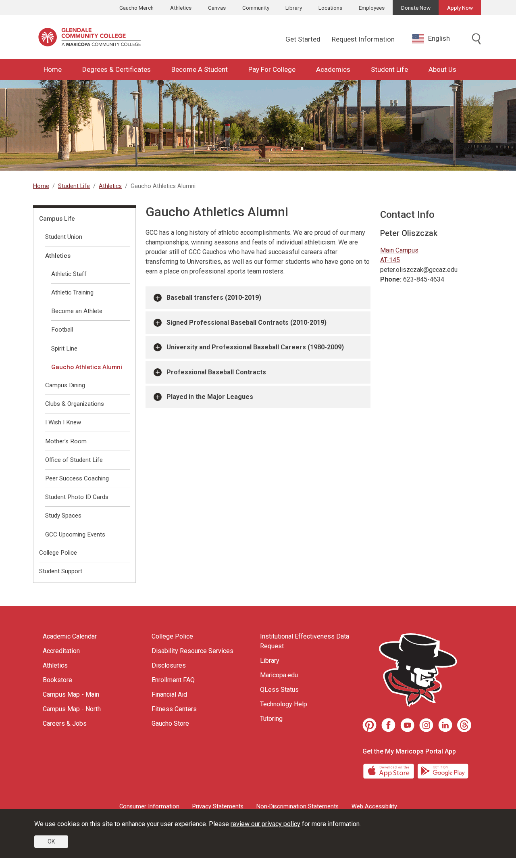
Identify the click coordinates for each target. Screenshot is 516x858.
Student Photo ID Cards (76, 497)
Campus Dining (65, 385)
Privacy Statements (217, 806)
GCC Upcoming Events (75, 534)
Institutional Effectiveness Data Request (304, 641)
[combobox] (437, 38)
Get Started (302, 39)
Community (255, 7)
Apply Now (460, 7)
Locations (330, 7)
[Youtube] (407, 725)
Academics (333, 69)
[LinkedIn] (445, 725)
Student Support (60, 571)
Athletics (180, 7)
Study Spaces (63, 515)
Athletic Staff (69, 274)
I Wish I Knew (63, 422)
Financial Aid (169, 694)
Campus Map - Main (71, 694)
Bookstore (57, 680)
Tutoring (271, 718)
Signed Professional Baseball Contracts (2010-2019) (246, 322)
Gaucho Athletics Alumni (86, 367)
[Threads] (464, 725)
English (439, 38)
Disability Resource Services (192, 651)
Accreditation (61, 651)
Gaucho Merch (136, 7)
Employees (372, 7)
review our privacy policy (265, 824)
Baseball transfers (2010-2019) (213, 297)
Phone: (391, 279)
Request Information (363, 39)
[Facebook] (388, 725)
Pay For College (271, 69)
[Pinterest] (369, 725)
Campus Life (57, 218)
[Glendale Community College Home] (89, 37)
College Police (58, 552)
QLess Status (279, 689)
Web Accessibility (374, 806)
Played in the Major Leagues (209, 397)
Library (293, 7)
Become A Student (199, 69)
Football (62, 329)
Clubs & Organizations (74, 403)
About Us (442, 69)
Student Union (63, 236)
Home (53, 69)
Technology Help (283, 704)
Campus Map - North (72, 709)
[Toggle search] (476, 39)
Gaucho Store (170, 723)
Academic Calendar (70, 636)
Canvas (217, 7)
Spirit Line (64, 348)
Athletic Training (72, 292)
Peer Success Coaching (77, 478)
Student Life (389, 69)
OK (51, 841)
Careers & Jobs (65, 723)
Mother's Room (66, 441)
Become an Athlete (76, 311)
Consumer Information (149, 806)
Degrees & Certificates (116, 69)
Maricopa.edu (279, 675)
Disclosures (169, 665)
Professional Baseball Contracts (216, 372)
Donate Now (416, 7)
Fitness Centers (174, 709)
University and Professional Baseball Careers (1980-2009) (255, 347)
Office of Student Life (74, 459)
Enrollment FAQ (173, 680)
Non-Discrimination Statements (297, 806)
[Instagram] (426, 725)
